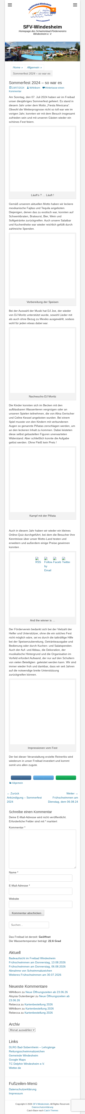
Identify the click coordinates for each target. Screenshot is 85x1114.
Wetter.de (15, 1067)
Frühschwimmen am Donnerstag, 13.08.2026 (37, 962)
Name (13, 872)
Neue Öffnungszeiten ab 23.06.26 (47, 992)
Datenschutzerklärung (22, 1089)
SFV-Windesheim (42, 26)
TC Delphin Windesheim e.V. (27, 1063)
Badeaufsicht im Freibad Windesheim (32, 958)
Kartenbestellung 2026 (39, 1004)
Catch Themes (51, 1110)
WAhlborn (34, 87)
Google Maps (17, 1059)
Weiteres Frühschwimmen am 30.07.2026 (35, 974)
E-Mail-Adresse (19, 885)
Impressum (16, 1093)
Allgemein (34, 67)
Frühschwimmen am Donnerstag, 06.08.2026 (37, 966)
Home (18, 67)
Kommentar (17, 827)
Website (14, 898)
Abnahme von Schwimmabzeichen (30, 970)
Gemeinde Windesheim (23, 1055)
